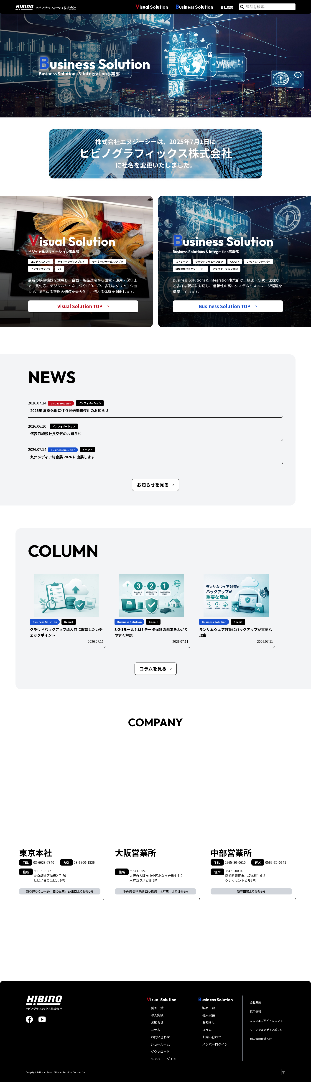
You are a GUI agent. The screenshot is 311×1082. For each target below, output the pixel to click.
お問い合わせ (160, 1037)
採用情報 (255, 1011)
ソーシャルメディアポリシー (267, 1029)
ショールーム (160, 1044)
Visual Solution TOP (80, 306)
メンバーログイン (163, 1059)
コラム (155, 1029)
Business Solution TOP (225, 306)
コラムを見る (152, 668)
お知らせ (157, 1022)
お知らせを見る (153, 484)
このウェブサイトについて (266, 1020)
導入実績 (157, 1015)
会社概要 (226, 7)
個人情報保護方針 (261, 1039)
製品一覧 (157, 1008)
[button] (138, 110)
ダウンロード (160, 1051)
